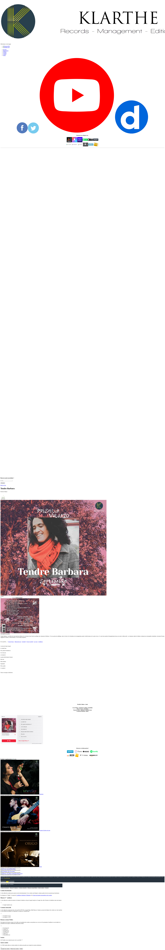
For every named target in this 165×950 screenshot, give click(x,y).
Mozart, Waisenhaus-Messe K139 (15, 873)
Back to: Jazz (3, 485)
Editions (4, 51)
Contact (4, 54)
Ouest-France (11, 641)
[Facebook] (22, 133)
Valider (21, 948)
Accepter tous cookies (5, 948)
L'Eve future (12, 871)
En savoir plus (7, 878)
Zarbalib (24, 641)
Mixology (41, 794)
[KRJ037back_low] (20, 632)
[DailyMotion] (131, 133)
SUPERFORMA (12, 869)
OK (7, 881)
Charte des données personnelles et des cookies (42, 895)
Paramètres (3, 881)
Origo (40, 866)
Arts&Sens (40, 641)
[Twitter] (33, 133)
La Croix (36, 641)
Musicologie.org (18, 641)
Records (4, 49)
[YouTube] (77, 133)
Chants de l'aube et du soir (44, 830)
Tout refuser (11, 881)
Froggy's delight (29, 641)
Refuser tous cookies (15, 948)
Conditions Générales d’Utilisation (23, 895)
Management (5, 50)
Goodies (5, 53)
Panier (4, 55)
